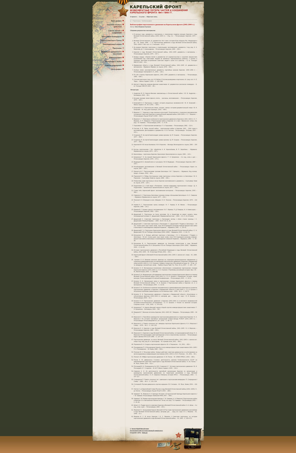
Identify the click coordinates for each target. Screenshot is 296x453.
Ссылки (141, 17)
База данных (116, 21)
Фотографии (116, 69)
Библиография (115, 58)
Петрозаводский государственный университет (146, 430)
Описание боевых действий (114, 26)
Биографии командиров (112, 36)
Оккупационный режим (112, 44)
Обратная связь (151, 17)
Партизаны (117, 48)
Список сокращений (113, 65)
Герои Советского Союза (111, 40)
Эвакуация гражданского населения (111, 53)
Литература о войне (113, 61)
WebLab (144, 433)
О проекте (133, 17)
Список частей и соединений (115, 32)
